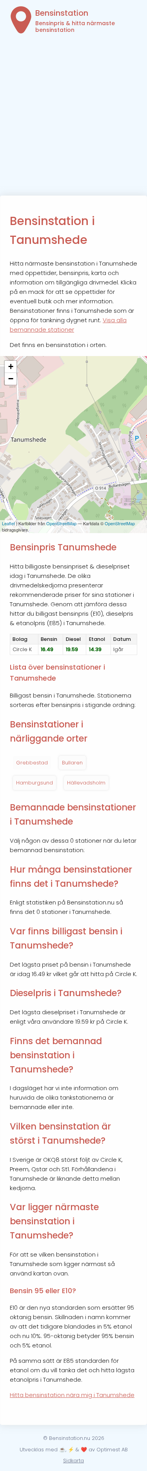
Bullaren (72, 762)
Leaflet (8, 523)
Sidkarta (73, 1460)
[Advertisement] (73, 118)
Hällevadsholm (86, 782)
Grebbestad (32, 762)
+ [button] (10, 366)
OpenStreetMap (61, 523)
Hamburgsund (34, 782)
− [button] (10, 379)
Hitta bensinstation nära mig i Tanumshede (72, 1395)
